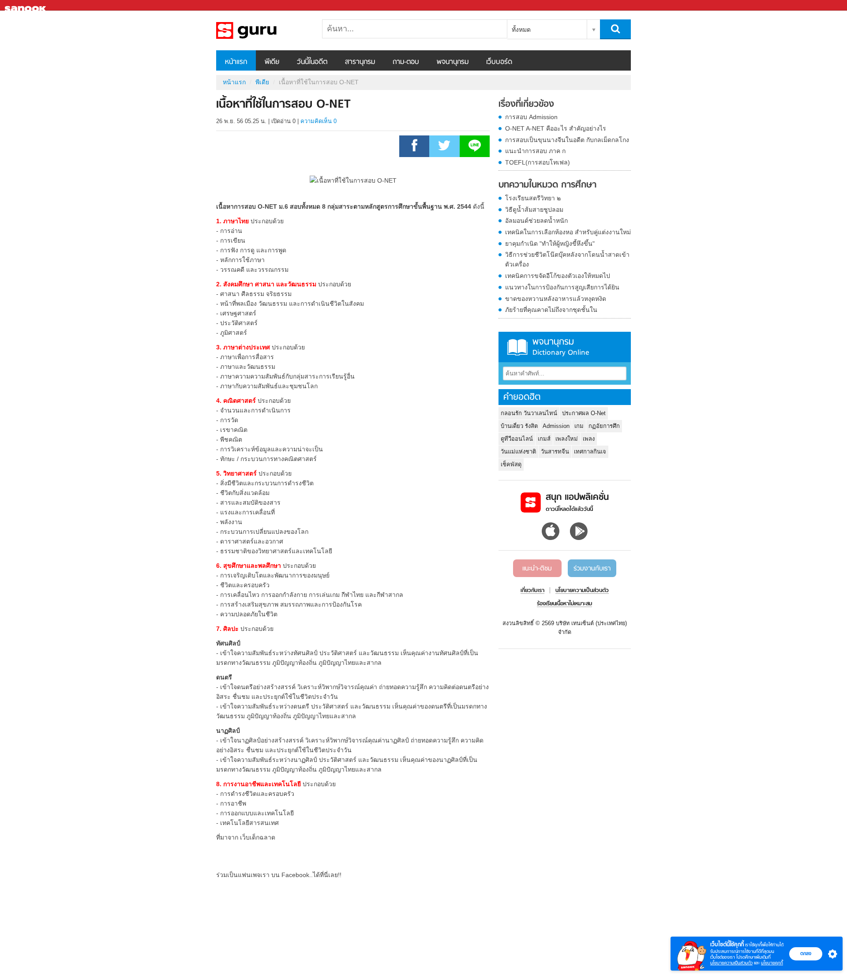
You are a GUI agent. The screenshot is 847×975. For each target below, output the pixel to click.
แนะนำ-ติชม (537, 568)
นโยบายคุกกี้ (772, 962)
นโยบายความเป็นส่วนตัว (731, 962)
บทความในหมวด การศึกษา (547, 185)
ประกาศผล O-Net (584, 413)
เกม (579, 426)
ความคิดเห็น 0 (318, 121)
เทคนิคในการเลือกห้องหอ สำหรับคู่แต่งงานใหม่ (568, 232)
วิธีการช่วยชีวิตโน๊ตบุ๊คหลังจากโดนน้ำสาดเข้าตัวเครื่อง (567, 259)
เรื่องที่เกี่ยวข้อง (526, 104)
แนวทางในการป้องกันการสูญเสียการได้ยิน (562, 287)
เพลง (589, 438)
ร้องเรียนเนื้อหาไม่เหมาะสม (564, 604)
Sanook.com (26, 5)
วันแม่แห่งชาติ (518, 451)
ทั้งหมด (521, 29)
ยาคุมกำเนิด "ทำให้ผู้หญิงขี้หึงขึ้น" (550, 243)
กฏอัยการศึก (604, 426)
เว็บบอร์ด (499, 62)
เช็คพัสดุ (511, 464)
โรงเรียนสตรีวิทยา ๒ (533, 198)
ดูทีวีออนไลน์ (517, 438)
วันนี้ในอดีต (312, 62)
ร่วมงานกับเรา (592, 568)
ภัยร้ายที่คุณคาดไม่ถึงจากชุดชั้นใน (551, 309)
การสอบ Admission (531, 116)
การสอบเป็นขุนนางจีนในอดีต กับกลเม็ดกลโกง (567, 139)
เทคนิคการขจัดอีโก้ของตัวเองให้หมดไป (557, 275)
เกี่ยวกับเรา (532, 590)
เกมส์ (544, 438)
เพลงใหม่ (566, 438)
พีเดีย (272, 62)
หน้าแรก (236, 62)
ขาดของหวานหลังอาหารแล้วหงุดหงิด (555, 298)
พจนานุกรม (452, 62)
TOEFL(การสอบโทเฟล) (537, 162)
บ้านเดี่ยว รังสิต (519, 426)
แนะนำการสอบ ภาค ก (535, 150)
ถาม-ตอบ (406, 62)
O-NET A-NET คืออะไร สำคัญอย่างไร (555, 128)
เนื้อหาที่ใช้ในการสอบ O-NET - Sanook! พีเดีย (262, 30)
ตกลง (805, 953)
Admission (556, 426)
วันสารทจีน (555, 451)
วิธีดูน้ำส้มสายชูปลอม (534, 209)
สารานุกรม (360, 62)
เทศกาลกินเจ (590, 451)
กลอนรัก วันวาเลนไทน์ (529, 413)
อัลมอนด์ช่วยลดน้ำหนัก (536, 220)
